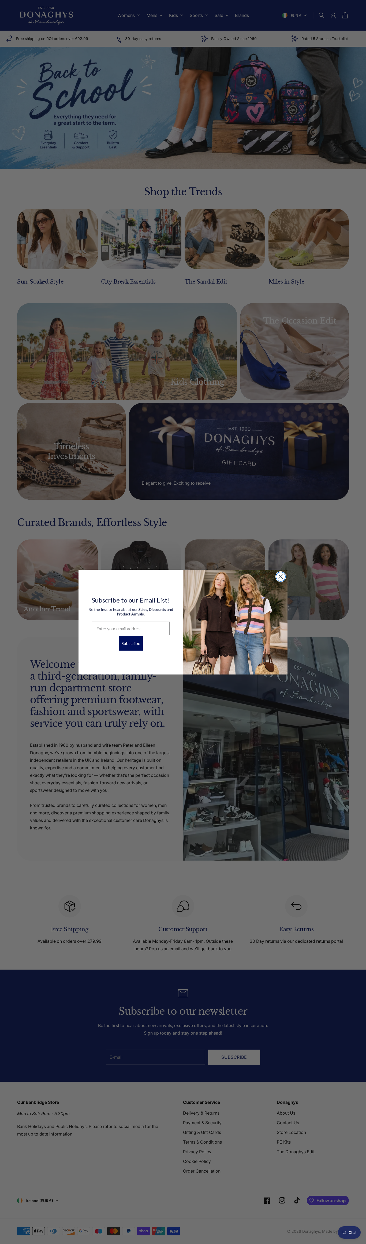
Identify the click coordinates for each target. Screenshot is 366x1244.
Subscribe (131, 643)
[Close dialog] (280, 576)
